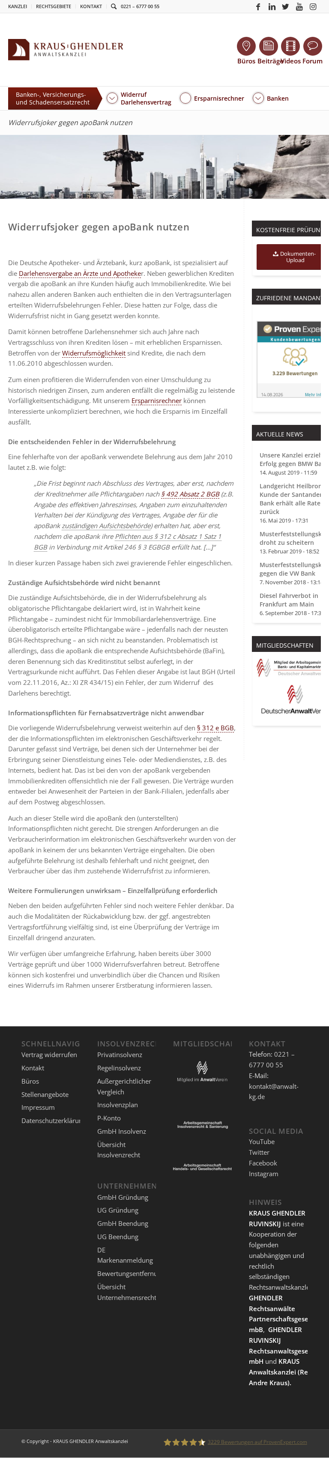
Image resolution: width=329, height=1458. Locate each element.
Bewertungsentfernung (131, 1273)
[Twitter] (286, 6)
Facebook (263, 1163)
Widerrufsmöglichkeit (94, 353)
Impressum (38, 1107)
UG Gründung (117, 1210)
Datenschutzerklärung (53, 1120)
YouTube (262, 1141)
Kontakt (91, 6)
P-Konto (109, 1118)
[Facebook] (258, 6)
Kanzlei (17, 6)
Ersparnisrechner (157, 400)
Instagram (263, 1173)
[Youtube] (299, 6)
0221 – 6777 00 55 (140, 6)
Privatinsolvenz (119, 1054)
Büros (30, 1081)
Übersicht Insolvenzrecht (118, 1149)
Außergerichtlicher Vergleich (124, 1086)
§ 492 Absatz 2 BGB (190, 494)
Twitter (259, 1152)
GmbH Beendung (122, 1223)
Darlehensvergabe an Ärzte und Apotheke (80, 273)
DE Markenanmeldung (125, 1255)
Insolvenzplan (117, 1104)
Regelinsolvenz (119, 1068)
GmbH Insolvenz (121, 1131)
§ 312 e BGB (215, 727)
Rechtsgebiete (53, 6)
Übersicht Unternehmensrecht (126, 1292)
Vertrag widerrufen (49, 1054)
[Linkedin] (272, 6)
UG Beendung (117, 1236)
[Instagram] (313, 6)
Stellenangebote (45, 1094)
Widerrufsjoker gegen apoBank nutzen (70, 122)
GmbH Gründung (122, 1197)
